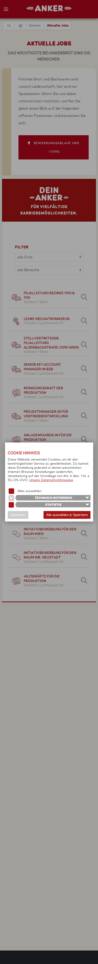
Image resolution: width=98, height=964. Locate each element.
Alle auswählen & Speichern (67, 515)
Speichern (18, 515)
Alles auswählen (29, 491)
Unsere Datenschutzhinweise (51, 480)
